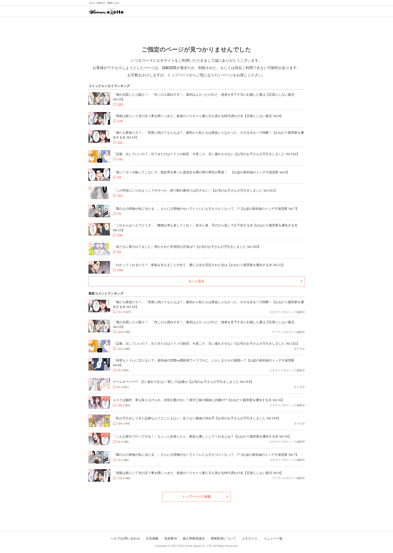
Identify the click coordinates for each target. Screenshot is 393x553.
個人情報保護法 (194, 538)
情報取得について (223, 538)
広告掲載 (152, 538)
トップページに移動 (196, 496)
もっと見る (196, 281)
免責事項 (170, 538)
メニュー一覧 (272, 538)
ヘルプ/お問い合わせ (125, 538)
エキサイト (250, 538)
